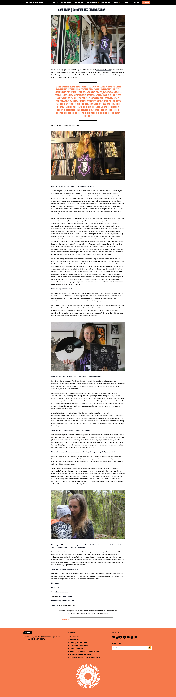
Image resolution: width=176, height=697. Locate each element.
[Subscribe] (149, 647)
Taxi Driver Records (103, 70)
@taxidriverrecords (66, 601)
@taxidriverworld (65, 596)
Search (65, 620)
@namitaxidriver (61, 592)
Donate (146, 2)
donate (100, 611)
